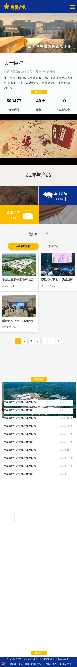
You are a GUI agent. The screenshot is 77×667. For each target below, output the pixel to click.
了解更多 (39, 92)
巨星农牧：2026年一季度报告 (20, 402)
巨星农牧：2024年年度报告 (18, 442)
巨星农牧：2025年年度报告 (18, 410)
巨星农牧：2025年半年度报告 (20, 426)
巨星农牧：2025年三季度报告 (20, 418)
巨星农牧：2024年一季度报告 (20, 466)
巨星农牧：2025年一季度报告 (20, 434)
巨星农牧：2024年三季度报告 (20, 450)
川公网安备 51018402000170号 (24, 663)
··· (51, 341)
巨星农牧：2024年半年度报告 (20, 458)
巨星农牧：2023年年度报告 (18, 474)
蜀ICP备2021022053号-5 (57, 663)
